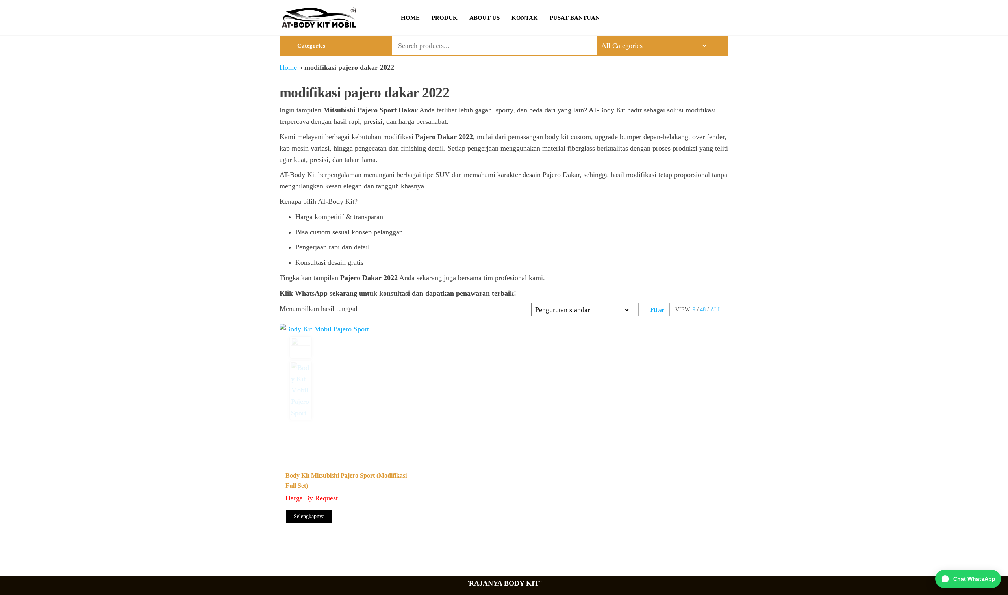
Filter (657, 310)
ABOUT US (484, 18)
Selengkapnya (309, 516)
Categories (311, 46)
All (715, 309)
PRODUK (445, 18)
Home (288, 67)
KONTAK (524, 18)
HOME (410, 18)
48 (703, 309)
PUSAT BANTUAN (575, 18)
